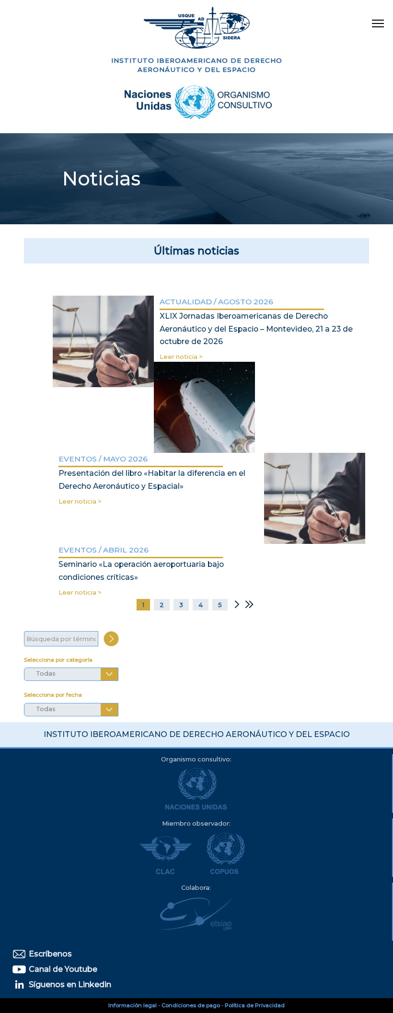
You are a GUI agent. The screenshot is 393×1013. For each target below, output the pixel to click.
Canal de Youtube (62, 969)
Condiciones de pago (191, 1005)
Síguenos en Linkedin (69, 984)
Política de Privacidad (255, 1005)
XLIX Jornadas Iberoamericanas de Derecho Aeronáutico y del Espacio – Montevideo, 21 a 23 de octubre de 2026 (256, 328)
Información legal (132, 1005)
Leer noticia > (181, 356)
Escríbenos (49, 953)
